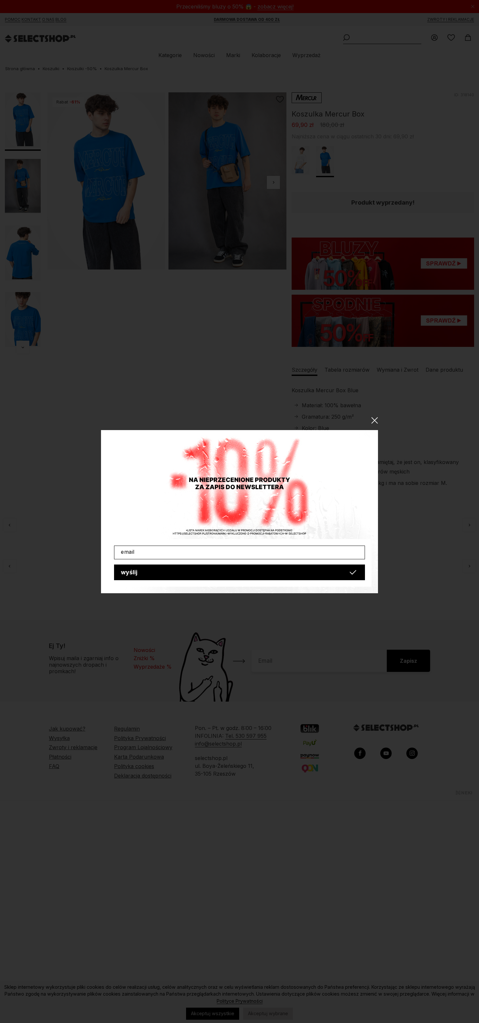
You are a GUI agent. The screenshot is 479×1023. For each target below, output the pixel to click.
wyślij (129, 572)
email (128, 552)
